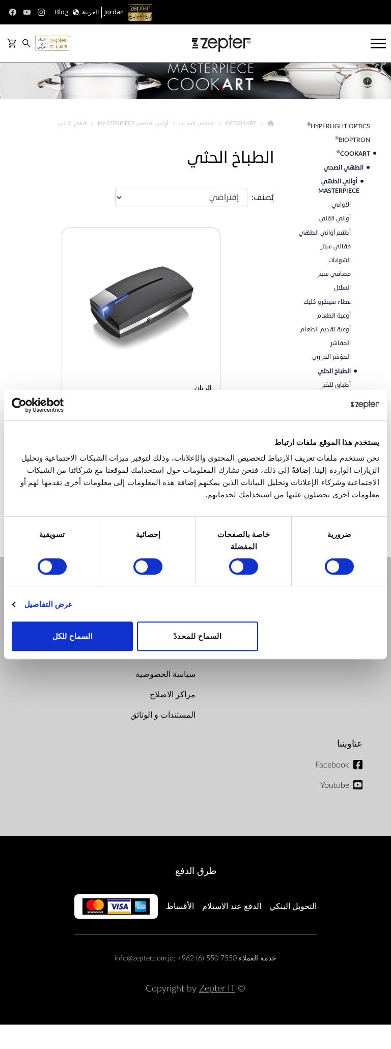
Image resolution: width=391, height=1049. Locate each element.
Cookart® (240, 123)
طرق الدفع (195, 871)
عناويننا (349, 744)
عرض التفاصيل (48, 604)
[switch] (246, 566)
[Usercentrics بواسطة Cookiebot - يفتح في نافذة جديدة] (56, 405)
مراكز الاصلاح (173, 695)
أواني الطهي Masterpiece (132, 123)
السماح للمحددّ (197, 636)
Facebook (332, 765)
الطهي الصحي (196, 123)
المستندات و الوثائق (163, 715)
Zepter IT (217, 988)
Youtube (334, 785)
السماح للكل (72, 636)
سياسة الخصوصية (165, 674)
